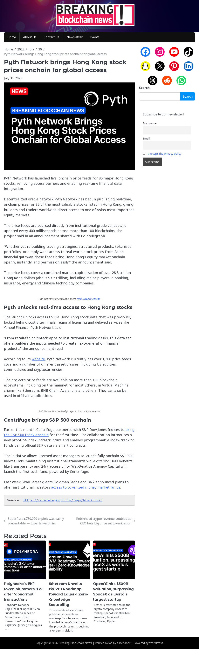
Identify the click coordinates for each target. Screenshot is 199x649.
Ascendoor (123, 643)
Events (95, 37)
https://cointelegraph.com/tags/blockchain (62, 500)
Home (11, 37)
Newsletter (74, 37)
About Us (30, 37)
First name (150, 123)
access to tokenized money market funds (85, 487)
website (38, 359)
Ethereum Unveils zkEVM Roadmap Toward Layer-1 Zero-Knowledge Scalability (68, 594)
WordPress (156, 643)
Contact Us (51, 37)
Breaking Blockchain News (75, 643)
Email (146, 138)
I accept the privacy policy (164, 153)
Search (144, 88)
